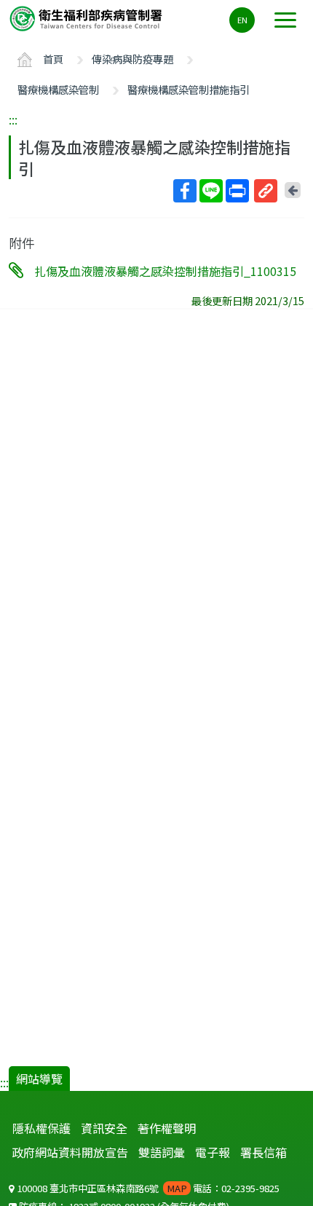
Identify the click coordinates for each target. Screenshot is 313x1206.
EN (242, 19)
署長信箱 (263, 1152)
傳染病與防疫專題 (132, 58)
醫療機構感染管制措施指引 (188, 89)
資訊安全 (104, 1128)
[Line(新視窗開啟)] (211, 190)
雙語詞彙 (161, 1152)
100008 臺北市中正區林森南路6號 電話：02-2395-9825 (147, 1188)
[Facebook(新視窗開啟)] (185, 190)
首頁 (53, 58)
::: (13, 119)
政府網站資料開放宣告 (70, 1152)
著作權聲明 (167, 1128)
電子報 (212, 1152)
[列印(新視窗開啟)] (237, 190)
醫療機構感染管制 (58, 89)
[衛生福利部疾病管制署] (87, 18)
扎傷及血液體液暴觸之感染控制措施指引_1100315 (165, 271)
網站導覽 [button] (39, 1078)
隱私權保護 (41, 1128)
